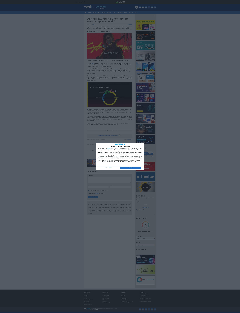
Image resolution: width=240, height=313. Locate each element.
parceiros (109, 148)
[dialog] (120, 156)
